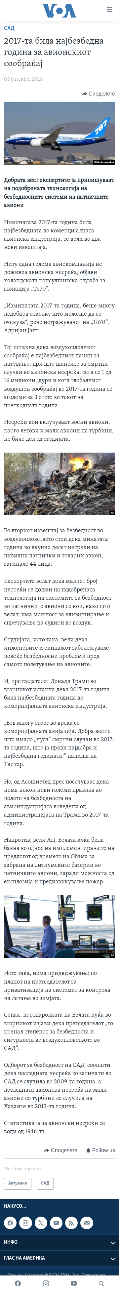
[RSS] (71, 1223)
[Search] (101, 1283)
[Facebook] (18, 1283)
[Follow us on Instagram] (25, 1223)
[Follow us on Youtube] (56, 1223)
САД (9, 29)
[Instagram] (46, 1283)
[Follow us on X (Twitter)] (41, 1223)
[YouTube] (73, 1283)
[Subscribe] (86, 1223)
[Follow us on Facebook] (10, 1223)
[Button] (98, 94)
